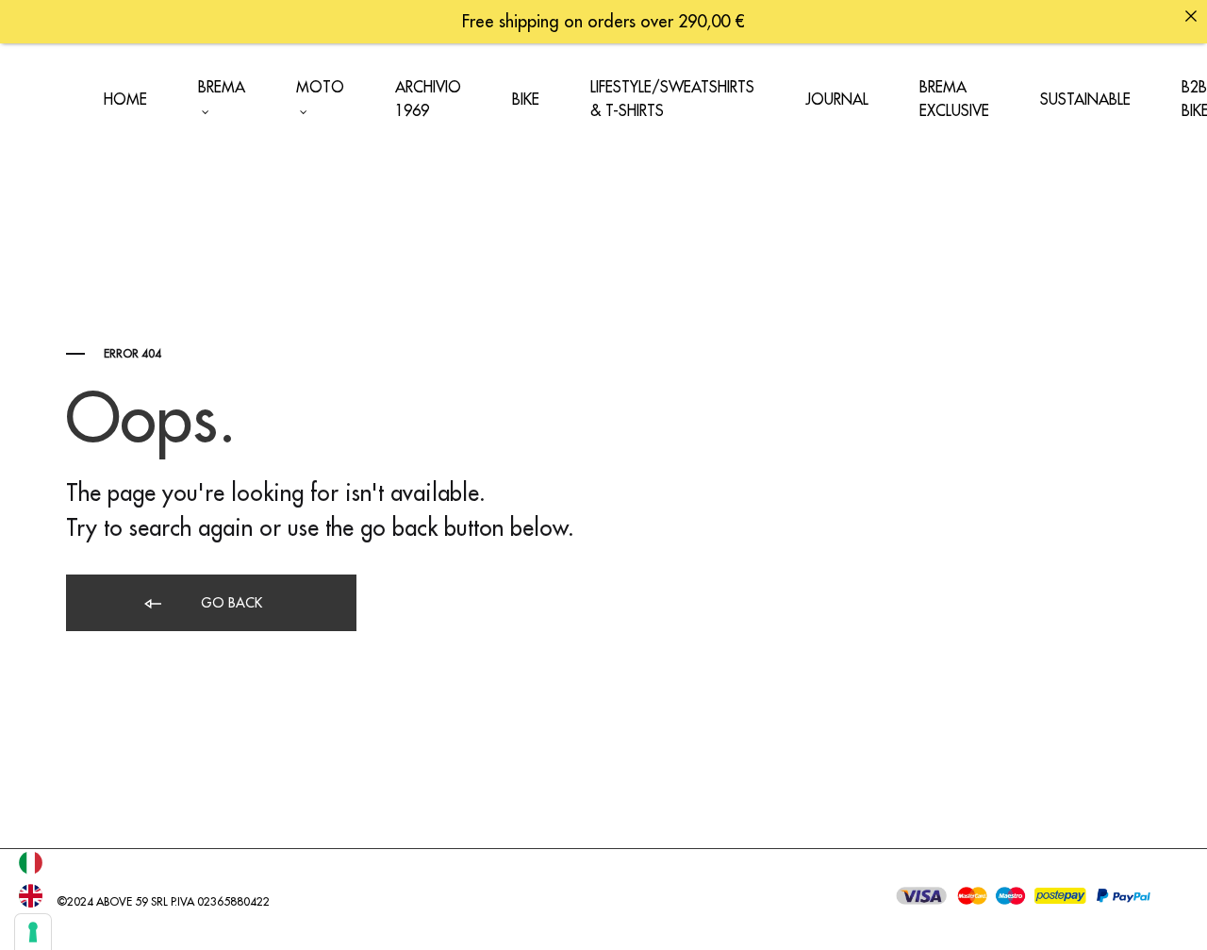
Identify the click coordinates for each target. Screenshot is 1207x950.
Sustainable (1085, 100)
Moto (320, 87)
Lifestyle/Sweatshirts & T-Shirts (672, 99)
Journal (836, 100)
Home (125, 100)
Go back (229, 602)
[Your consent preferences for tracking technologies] (33, 932)
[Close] (1191, 16)
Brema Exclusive (954, 99)
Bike (525, 100)
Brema (221, 87)
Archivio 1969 (428, 99)
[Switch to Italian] (30, 863)
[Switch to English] (30, 896)
